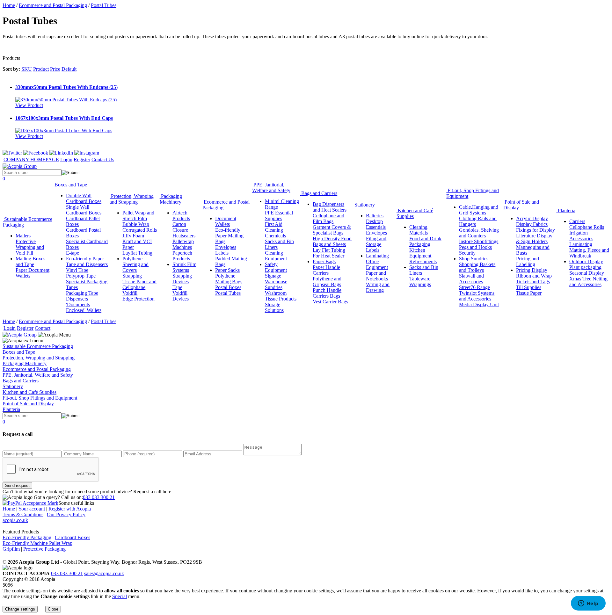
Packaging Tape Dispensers (82, 295)
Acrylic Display (532, 218)
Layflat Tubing (137, 253)
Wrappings (420, 284)
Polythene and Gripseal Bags (327, 281)
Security (467, 253)
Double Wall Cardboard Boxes (83, 198)
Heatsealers (183, 235)
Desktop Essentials (376, 224)
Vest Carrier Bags (330, 301)
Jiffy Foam (133, 235)
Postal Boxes (228, 287)
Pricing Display (531, 270)
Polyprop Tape (81, 276)
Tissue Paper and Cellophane (139, 284)
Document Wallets (225, 221)
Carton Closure (180, 227)
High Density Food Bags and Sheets (332, 241)
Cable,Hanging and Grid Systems (478, 209)
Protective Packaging (44, 549)
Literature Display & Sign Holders (534, 238)
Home (9, 5)
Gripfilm (11, 549)
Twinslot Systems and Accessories (476, 295)
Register (82, 159)
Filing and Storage (376, 241)
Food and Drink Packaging (425, 241)
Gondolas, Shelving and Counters (479, 232)
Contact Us (102, 159)
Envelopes (225, 247)
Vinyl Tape (77, 270)
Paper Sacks (227, 270)
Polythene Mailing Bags (228, 278)
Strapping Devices (182, 278)
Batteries (374, 215)
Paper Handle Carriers (326, 270)
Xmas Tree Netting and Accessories (588, 281)
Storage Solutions (274, 307)
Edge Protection (138, 298)
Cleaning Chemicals (275, 232)
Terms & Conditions (23, 514)
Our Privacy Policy (66, 514)
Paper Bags (324, 261)
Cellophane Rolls (586, 227)
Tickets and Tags (533, 281)
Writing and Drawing (378, 287)
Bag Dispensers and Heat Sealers (329, 207)
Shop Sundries (473, 258)
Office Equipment (377, 264)
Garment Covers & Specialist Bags (332, 229)
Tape (177, 287)
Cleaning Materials (418, 229)
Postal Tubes (103, 5)
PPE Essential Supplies (279, 215)
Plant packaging (585, 267)
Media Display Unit (479, 304)
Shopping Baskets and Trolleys (477, 267)
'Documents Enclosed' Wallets (83, 307)
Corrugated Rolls (139, 230)
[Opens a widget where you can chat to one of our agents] (588, 604)
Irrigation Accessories (581, 235)
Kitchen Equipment (420, 252)
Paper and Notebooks (377, 275)
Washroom (276, 293)
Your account (31, 508)
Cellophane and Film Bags (328, 218)
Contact (42, 328)
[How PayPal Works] (30, 503)
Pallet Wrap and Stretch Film (138, 215)
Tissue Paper (529, 293)
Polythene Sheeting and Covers (135, 264)
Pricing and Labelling (527, 261)
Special (119, 596)
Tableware (419, 278)
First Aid (273, 224)
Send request (17, 485)
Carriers (577, 221)
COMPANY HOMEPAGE (31, 159)
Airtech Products (181, 215)
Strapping (132, 276)
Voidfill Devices (180, 295)
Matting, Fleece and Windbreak (589, 252)
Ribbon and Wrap (534, 276)
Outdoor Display (586, 261)
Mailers (23, 235)
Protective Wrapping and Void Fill (30, 247)
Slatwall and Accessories (471, 278)
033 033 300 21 (99, 497)
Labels (222, 253)
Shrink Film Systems (184, 267)
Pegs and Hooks (475, 247)
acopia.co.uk (15, 520)
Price (55, 69)
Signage (273, 276)
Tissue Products (280, 298)
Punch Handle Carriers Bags (327, 293)
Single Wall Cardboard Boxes (83, 209)
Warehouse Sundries (276, 284)
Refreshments (423, 261)
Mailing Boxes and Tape (30, 261)
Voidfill (129, 293)
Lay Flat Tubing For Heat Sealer (329, 252)
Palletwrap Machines (183, 244)
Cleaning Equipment (276, 255)
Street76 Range (474, 287)
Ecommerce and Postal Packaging (53, 5)
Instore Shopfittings (478, 241)
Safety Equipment (276, 267)
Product (41, 69)
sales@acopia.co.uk (104, 573)
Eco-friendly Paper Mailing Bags (229, 235)
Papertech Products (182, 255)
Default (69, 69)
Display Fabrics (532, 224)
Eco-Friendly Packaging (27, 537)
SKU (26, 69)
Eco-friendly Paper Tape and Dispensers (87, 261)
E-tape (72, 253)
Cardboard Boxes (72, 537)
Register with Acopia (69, 508)
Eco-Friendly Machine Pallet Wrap (37, 543)
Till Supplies (528, 287)
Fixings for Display (535, 230)
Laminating (377, 255)
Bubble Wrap (135, 224)
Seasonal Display (586, 273)
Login (66, 159)
